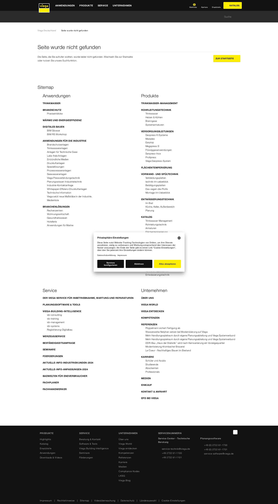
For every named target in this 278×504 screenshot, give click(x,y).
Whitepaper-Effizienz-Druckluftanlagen (67, 189)
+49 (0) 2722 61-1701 (215, 449)
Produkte (46, 433)
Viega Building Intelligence (94, 448)
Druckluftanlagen (56, 163)
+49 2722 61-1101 (172, 457)
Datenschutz (127, 500)
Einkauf (146, 385)
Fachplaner (51, 382)
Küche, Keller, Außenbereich (160, 206)
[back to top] (235, 432)
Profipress (151, 157)
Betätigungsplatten (155, 185)
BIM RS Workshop (57, 134)
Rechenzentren (55, 210)
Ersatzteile (45, 448)
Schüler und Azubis (156, 360)
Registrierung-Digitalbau (60, 329)
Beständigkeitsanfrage (59, 343)
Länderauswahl (148, 500)
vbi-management (56, 322)
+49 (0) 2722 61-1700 (215, 445)
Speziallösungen (55, 166)
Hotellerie (52, 221)
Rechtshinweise (66, 500)
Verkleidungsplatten (156, 177)
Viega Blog (124, 480)
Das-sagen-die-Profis (157, 189)
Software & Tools (88, 443)
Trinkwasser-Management (159, 103)
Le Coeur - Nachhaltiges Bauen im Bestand (168, 350)
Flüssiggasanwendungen (159, 149)
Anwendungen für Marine (60, 225)
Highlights (45, 439)
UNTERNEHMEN (128, 433)
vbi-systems (53, 326)
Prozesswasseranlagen (59, 170)
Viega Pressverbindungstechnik (63, 177)
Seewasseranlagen (57, 174)
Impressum (46, 500)
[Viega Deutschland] (44, 5)
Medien (146, 378)
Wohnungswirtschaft (58, 214)
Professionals (153, 371)
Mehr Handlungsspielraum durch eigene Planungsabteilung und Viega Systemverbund (190, 335)
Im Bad (149, 203)
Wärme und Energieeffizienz (62, 120)
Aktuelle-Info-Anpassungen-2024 (65, 369)
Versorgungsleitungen (157, 131)
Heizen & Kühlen (154, 117)
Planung (150, 210)
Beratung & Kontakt (89, 439)
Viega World (149, 304)
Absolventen (152, 368)
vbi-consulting (54, 314)
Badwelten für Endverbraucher (65, 376)
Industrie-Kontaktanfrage (60, 185)
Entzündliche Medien (58, 159)
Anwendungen (47, 452)
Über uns (147, 297)
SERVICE (84, 433)
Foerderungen (53, 356)
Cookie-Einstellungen (173, 500)
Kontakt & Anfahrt (154, 391)
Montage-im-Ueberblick (158, 192)
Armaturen (151, 228)
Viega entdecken (152, 311)
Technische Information (59, 192)
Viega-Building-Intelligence (62, 311)
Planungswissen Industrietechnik (64, 181)
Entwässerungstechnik (157, 199)
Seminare (49, 349)
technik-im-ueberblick (157, 181)
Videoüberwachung (104, 500)
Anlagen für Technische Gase (62, 151)
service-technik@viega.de (176, 448)
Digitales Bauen (53, 126)
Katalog (146, 217)
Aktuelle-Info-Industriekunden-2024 (68, 362)
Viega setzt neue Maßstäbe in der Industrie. (69, 196)
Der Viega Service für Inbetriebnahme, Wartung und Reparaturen (88, 297)
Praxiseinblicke (55, 113)
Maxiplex (150, 138)
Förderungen (86, 457)
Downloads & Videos (51, 457)
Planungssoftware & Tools (61, 304)
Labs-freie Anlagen (57, 155)
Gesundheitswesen (57, 217)
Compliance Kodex (129, 471)
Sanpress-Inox (153, 153)
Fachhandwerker (55, 389)
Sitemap (84, 500)
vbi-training (53, 318)
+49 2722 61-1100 (172, 453)
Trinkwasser (52, 103)
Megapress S (152, 146)
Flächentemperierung (156, 167)
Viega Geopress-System (158, 160)
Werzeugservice (54, 336)
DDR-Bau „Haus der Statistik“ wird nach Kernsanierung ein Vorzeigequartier (185, 343)
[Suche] (238, 17)
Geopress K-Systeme (157, 135)
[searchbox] (136, 17)
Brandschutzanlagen (58, 144)
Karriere (147, 356)
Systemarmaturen (155, 124)
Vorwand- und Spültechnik (160, 174)
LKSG (122, 475)
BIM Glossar (53, 130)
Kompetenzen (150, 317)
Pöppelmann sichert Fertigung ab (163, 328)
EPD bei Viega (150, 398)
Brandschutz (52, 109)
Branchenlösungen (56, 206)
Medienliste (53, 200)
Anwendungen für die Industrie (64, 140)
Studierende (152, 364)
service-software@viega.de (219, 453)
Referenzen (149, 324)
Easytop (150, 142)
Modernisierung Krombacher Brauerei (165, 346)
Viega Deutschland (47, 30)
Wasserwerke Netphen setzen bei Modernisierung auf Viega (176, 331)
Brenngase (151, 120)
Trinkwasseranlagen (57, 148)
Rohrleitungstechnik (156, 109)
